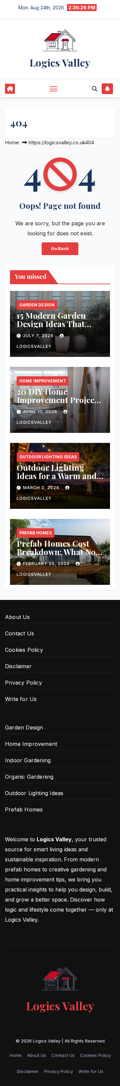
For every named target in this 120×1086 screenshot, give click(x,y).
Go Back (60, 248)
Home (12, 142)
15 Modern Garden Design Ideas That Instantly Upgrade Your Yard (51, 328)
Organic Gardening (29, 776)
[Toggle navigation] (53, 88)
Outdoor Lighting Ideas (48, 456)
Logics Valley (60, 62)
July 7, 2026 (39, 335)
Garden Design (37, 304)
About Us (17, 617)
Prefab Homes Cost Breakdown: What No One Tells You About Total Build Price (56, 556)
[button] (94, 88)
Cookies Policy (24, 649)
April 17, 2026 (41, 411)
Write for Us (21, 699)
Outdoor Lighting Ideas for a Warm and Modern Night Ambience (57, 480)
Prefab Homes (35, 532)
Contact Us (19, 633)
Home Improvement (42, 380)
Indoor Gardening (28, 760)
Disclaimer (18, 666)
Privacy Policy (23, 682)
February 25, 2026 (47, 563)
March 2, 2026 (42, 487)
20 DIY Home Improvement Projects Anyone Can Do (59, 399)
